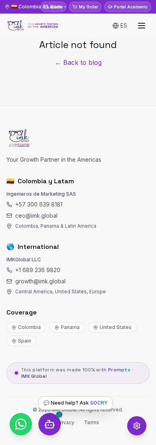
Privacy (65, 422)
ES (123, 25)
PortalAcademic (131, 6)
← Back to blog (78, 62)
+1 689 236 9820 (37, 270)
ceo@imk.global (36, 215)
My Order (88, 6)
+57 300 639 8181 (38, 204)
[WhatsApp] (21, 424)
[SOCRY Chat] (49, 424)
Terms (91, 422)
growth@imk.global (40, 281)
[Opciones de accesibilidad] (136, 425)
